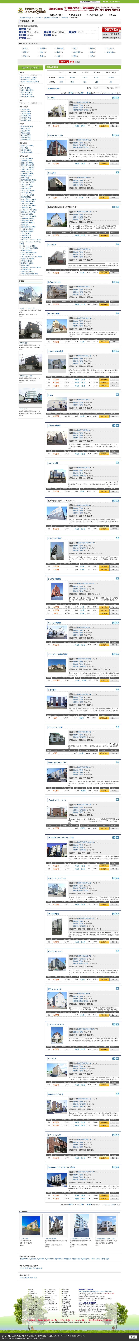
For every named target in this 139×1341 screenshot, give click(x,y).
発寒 (93, 52)
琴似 (26, 56)
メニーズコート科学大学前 (58, 654)
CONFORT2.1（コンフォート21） (81, 1238)
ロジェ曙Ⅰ (52, 173)
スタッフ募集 (33, 1306)
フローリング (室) (27, 182)
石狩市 (98, 1259)
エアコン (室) (26, 233)
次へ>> (114, 93)
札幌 (59, 56)
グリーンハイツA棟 (55, 727)
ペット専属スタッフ (51, 1304)
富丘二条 (88, 956)
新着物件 (32, 1300)
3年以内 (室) (25, 128)
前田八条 (88, 211)
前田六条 (88, 659)
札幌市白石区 (49, 1259)
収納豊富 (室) (26, 250)
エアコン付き (66, 1304)
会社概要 (32, 1312)
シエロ (50, 395)
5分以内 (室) (26, 111)
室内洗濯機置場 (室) (28, 180)
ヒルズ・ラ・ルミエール (57, 878)
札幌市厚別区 (76, 1259)
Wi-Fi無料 (65, 1308)
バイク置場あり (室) (28, 199)
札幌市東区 (40, 1259)
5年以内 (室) (25, 131)
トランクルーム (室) (28, 246)
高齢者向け (65, 1316)
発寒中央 (111, 52)
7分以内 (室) (26, 114)
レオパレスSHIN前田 (55, 351)
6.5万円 (85, 77)
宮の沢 (86, 110)
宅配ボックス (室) (27, 259)
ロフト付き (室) (26, 184)
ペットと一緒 (66, 1296)
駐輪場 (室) (26, 197)
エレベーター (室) (27, 195)
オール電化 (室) (26, 193)
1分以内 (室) (25, 109)
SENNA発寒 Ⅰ (24, 343)
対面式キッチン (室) (28, 212)
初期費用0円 (65, 1310)
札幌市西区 (67, 1259)
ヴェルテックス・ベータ (57, 800)
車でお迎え (48, 1300)
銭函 (93, 48)
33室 (85, 82)
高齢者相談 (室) (27, 173)
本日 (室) (24, 148)
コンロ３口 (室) (27, 214)
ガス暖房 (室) (26, 235)
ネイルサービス (49, 1302)
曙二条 (88, 430)
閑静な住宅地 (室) (27, 165)
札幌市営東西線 (78, 110)
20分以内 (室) (26, 120)
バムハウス (52, 1059)
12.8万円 (111, 77)
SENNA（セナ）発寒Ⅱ (27, 376)
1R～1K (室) (26, 88)
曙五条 (88, 102)
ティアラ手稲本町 (54, 579)
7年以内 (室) (25, 133)
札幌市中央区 (24, 1259)
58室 (72, 82)
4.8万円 (72, 77)
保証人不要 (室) (27, 169)
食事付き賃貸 (66, 1302)
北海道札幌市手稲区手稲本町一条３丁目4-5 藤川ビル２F (95, 1291)
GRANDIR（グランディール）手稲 (61, 838)
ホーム (31, 1289)
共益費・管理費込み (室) (30, 81)
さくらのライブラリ (51, 1308)
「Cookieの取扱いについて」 (22, 1338)
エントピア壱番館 (54, 623)
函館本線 (76, 105)
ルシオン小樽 (24, 1238)
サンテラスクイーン (55, 951)
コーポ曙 (51, 98)
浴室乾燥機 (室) (27, 220)
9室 (111, 82)
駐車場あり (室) (27, 263)
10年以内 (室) (26, 135)
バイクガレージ (49, 1294)
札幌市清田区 (85, 1259)
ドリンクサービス (50, 1289)
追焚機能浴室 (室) (27, 218)
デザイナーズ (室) (27, 167)
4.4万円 (61, 77)
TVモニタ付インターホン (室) (31, 257)
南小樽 (43, 48)
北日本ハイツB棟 (54, 282)
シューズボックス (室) (29, 248)
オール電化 (65, 1291)
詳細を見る (104, 126)
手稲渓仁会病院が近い (68, 1314)
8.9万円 (96, 77)
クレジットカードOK (51, 1296)
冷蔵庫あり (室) (26, 208)
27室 (61, 82)
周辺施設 (32, 1314)
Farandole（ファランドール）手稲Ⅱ (61, 1167)
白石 (92, 56)
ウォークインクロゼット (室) (31, 240)
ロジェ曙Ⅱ (52, 245)
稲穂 (43, 52)
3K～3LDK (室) (26, 94)
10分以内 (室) (26, 116)
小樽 (25, 48)
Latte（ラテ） (24, 409)
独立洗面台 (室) (27, 231)
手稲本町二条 (90, 842)
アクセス (32, 1291)
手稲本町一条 (90, 543)
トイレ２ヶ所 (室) (27, 229)
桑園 (43, 56)
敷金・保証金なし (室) (28, 77)
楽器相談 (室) (26, 161)
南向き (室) (25, 265)
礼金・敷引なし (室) (28, 79)
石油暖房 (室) (26, 237)
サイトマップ (33, 1294)
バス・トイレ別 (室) (28, 216)
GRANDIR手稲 (53, 914)
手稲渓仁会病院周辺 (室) (29, 274)
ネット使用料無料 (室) (29, 252)
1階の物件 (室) (26, 261)
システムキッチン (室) (29, 210)
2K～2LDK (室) (26, 92)
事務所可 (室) (26, 171)
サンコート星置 (53, 314)
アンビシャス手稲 (54, 538)
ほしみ (110, 48)
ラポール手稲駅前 (51, 1238)
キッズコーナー (49, 1291)
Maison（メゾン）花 (55, 1094)
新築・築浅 (65, 1289)
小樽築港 (61, 48)
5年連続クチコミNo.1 (35, 1310)
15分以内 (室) (26, 118)
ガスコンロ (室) (27, 203)
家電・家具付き (66, 1306)
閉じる (133, 1337)
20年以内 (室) (26, 139)
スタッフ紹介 (33, 1308)
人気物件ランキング (35, 1298)
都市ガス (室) (26, 188)
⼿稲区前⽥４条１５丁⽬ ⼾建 (105, 1238)
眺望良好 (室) (26, 175)
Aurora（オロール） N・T (57, 762)
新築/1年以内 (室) (27, 126)
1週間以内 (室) (27, 152)
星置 (26, 52)
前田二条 (88, 1099)
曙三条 (88, 627)
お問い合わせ (33, 1296)
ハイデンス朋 (53, 463)
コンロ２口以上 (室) (28, 205)
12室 (96, 82)
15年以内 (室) (26, 137)
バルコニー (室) (27, 186)
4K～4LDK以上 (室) (27, 96)
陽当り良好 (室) (27, 163)
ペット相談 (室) (27, 158)
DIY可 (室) (25, 178)
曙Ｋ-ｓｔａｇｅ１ (55, 989)
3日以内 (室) (26, 150)
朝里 (75, 48)
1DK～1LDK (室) (27, 90)
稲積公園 (78, 52)
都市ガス (64, 1294)
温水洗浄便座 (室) (27, 222)
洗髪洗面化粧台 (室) (28, 227)
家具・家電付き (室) (28, 201)
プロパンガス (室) (28, 190)
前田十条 (88, 1063)
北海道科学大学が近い (68, 1312)
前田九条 (88, 140)
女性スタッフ (49, 1298)
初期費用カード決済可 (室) (31, 267)
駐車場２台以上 (66, 1300)
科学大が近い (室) (27, 271)
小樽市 (93, 1259)
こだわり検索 (33, 1302)
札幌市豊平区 (59, 1259)
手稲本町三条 (90, 1029)
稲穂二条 (88, 318)
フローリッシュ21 (54, 1135)
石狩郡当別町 (105, 1259)
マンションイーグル (55, 135)
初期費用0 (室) (26, 269)
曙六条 (88, 177)
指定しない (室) (27, 146)
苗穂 (76, 56)
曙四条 (88, 399)
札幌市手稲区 (81, 102)
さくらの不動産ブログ (51, 1310)
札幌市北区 (32, 1259)
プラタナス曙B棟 (54, 425)
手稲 (60, 52)
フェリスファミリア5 (56, 1024)
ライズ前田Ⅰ (53, 690)
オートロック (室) (27, 254)
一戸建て (64, 1298)
